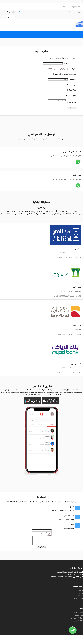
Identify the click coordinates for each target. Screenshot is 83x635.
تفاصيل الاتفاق (71, 102)
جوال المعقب (72, 68)
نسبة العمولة (72, 90)
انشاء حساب (79, 615)
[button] (20, 13)
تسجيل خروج (8, 16)
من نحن (80, 593)
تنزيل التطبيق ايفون (76, 620)
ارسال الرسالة (41, 547)
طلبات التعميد (78, 612)
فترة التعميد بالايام (70, 84)
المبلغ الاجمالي (71, 95)
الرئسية (80, 590)
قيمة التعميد (72, 79)
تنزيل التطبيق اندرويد (76, 618)
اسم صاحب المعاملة (69, 63)
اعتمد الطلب (72, 108)
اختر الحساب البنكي (70, 74)
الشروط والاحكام (78, 598)
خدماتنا (80, 595)
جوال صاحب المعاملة (69, 58)
